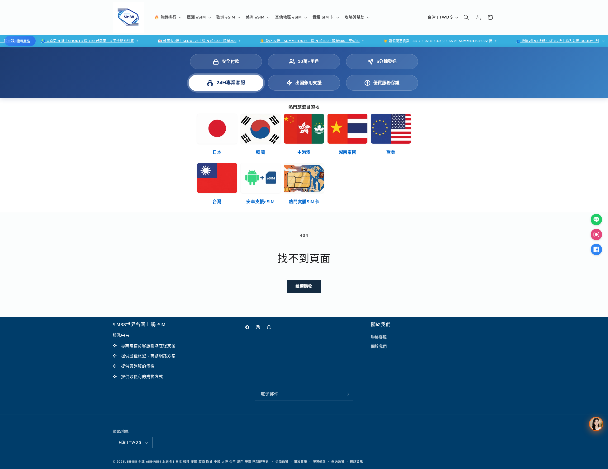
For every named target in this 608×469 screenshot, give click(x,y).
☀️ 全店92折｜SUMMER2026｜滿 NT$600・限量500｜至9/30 (289, 41)
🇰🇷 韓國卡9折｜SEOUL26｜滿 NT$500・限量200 (177, 41)
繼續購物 (304, 286)
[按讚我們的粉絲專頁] (596, 249)
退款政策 (282, 462)
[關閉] (603, 41)
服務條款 (319, 462)
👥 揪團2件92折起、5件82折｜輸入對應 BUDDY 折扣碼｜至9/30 (547, 41)
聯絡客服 (379, 337)
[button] (167, 17)
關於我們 (379, 346)
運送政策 (337, 462)
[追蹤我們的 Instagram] (596, 234)
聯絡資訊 (356, 462)
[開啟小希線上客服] (596, 424)
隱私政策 (300, 462)
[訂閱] (347, 394)
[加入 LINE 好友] (596, 219)
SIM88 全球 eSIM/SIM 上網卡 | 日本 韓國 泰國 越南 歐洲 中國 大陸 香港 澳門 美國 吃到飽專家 (198, 462)
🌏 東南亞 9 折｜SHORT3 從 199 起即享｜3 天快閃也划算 (67, 41)
